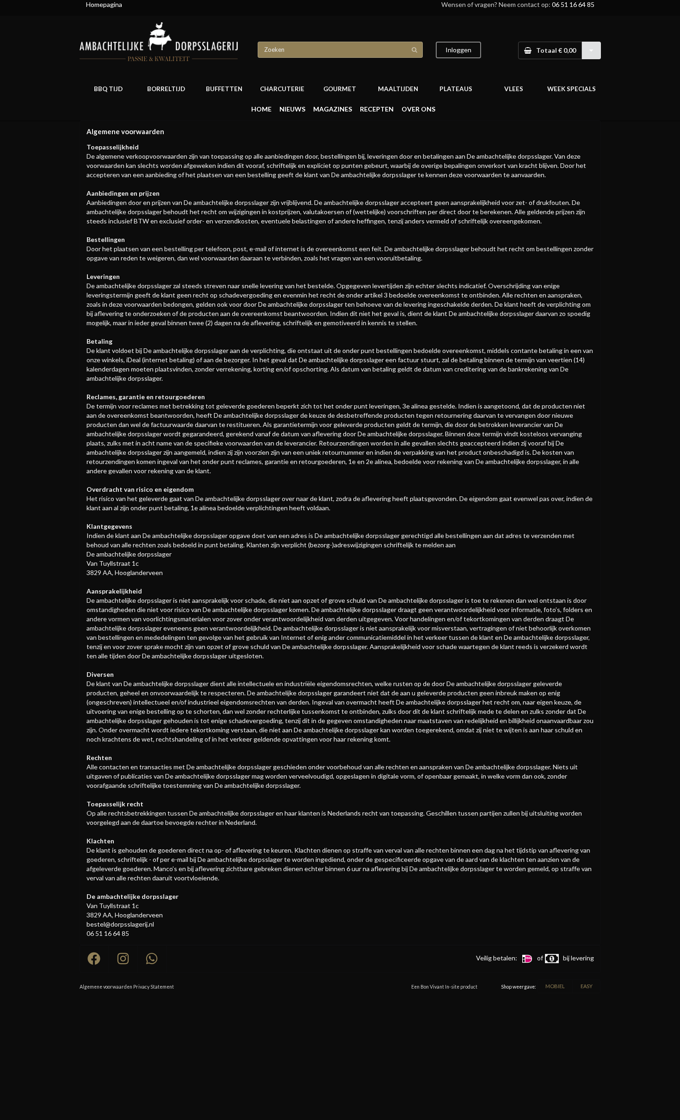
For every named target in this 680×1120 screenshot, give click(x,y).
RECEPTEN (377, 109)
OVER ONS (418, 109)
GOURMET (339, 89)
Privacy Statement (153, 987)
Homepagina (104, 4)
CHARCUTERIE (282, 89)
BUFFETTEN (224, 89)
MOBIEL (555, 986)
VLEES (513, 89)
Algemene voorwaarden (106, 987)
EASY (587, 986)
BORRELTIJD (166, 89)
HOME (261, 109)
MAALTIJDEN (398, 89)
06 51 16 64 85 (573, 4)
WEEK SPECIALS (571, 89)
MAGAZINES (332, 109)
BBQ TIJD (108, 89)
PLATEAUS (455, 89)
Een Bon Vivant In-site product (444, 987)
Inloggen (458, 50)
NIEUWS (292, 109)
